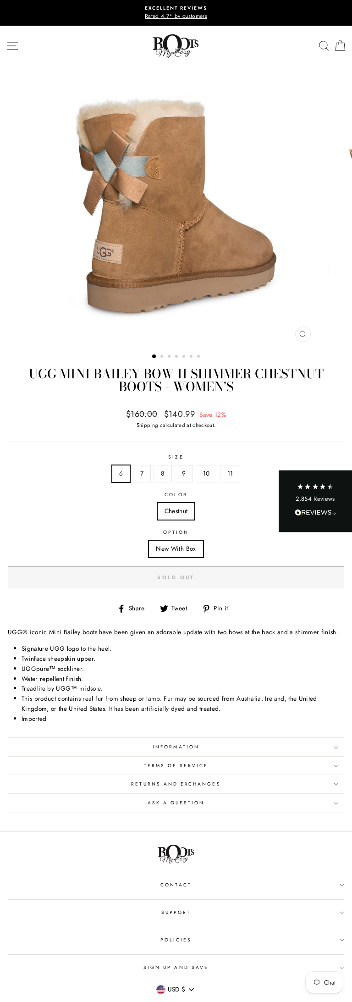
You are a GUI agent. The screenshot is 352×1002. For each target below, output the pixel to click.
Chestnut (176, 510)
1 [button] (154, 356)
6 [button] (192, 357)
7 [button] (199, 357)
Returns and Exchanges (175, 784)
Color (176, 494)
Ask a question (176, 802)
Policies (176, 939)
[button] (315, 501)
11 (230, 473)
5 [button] (184, 357)
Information (176, 746)
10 (206, 473)
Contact (175, 884)
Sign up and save (176, 967)
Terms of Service (176, 765)
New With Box (176, 548)
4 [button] (177, 357)
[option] (176, 13)
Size (175, 457)
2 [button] (162, 357)
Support (176, 912)
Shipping (148, 425)
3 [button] (170, 357)
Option (176, 532)
